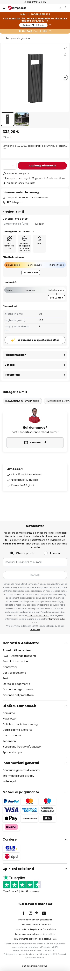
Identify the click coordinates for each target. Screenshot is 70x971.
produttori (35, 629)
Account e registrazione (18, 689)
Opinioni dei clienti (18, 868)
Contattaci (10, 667)
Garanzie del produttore (18, 695)
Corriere (10, 839)
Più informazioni (16, 355)
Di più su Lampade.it (19, 706)
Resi (5, 678)
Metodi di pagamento (16, 684)
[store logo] (19, 8)
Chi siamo (9, 713)
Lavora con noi (12, 735)
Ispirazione (9, 747)
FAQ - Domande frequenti (19, 656)
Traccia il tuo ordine (15, 661)
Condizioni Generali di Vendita (36, 924)
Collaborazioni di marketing (20, 724)
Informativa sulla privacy (18, 776)
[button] (7, 119)
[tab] (35, 669)
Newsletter (10, 718)
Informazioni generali (21, 763)
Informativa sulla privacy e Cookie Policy (36, 929)
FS (33, 25)
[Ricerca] (60, 8)
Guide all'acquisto (29, 747)
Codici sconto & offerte (17, 730)
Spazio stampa (12, 752)
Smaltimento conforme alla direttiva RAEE (35, 938)
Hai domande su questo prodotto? (37, 340)
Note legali (9, 781)
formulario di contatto (38, 615)
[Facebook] (25, 913)
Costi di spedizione (14, 673)
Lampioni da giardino (18, 38)
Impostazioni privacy (28, 919)
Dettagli (10, 365)
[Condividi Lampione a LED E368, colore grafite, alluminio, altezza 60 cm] (65, 54)
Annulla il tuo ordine (17, 650)
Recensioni (12, 375)
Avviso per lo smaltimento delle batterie (35, 934)
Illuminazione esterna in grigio (22, 401)
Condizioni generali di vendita (21, 770)
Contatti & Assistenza (21, 643)
